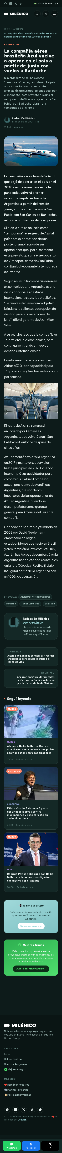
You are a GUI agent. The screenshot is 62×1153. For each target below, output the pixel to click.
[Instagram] (10, 3)
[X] (24, 1110)
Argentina (18, 28)
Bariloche (11, 603)
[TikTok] (20, 3)
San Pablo (50, 603)
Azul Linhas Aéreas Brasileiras (35, 597)
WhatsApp (12, 1148)
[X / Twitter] (15, 3)
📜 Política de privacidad (17, 1094)
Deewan (22, 1119)
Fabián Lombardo (30, 603)
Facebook (31, 1148)
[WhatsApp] (40, 1110)
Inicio (7, 28)
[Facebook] (5, 3)
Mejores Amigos (15, 1069)
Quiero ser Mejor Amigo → (31, 968)
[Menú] (54, 13)
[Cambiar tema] (45, 13)
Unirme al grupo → (31, 926)
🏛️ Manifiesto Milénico (16, 1089)
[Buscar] (37, 13)
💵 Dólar (43, 3)
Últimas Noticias (13, 1059)
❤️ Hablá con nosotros (16, 1084)
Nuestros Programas (15, 1064)
